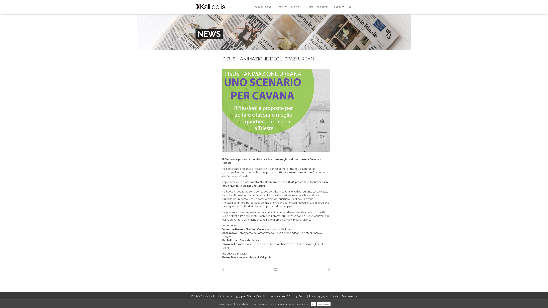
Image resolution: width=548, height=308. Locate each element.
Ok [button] (313, 304)
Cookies (335, 296)
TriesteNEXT (261, 168)
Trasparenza (349, 296)
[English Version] (349, 7)
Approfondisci (324, 304)
